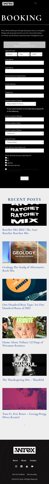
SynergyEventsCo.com (18, 33)
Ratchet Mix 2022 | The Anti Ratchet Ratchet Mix (19, 231)
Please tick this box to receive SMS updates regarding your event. (22, 170)
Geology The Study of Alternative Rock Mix (23, 268)
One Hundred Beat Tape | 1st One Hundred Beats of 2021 (23, 306)
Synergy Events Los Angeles (34, 30)
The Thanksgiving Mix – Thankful (23, 380)
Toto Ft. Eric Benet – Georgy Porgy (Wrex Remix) (24, 415)
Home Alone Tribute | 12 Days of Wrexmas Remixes (22, 343)
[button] (36, 3)
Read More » (7, 236)
